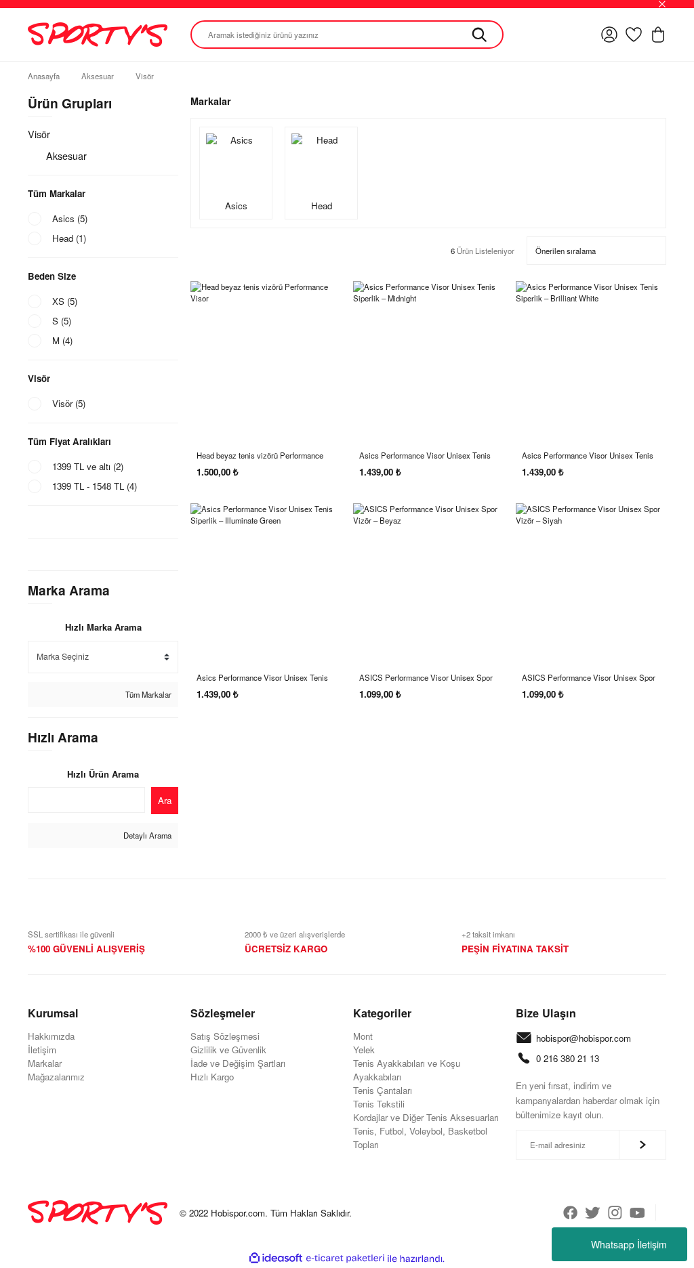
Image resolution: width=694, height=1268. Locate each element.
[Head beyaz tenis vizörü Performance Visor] (265, 356)
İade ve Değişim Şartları (237, 1063)
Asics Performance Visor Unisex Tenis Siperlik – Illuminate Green (262, 677)
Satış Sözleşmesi (225, 1036)
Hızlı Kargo (212, 1076)
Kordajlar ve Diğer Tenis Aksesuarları (426, 1117)
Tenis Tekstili (379, 1103)
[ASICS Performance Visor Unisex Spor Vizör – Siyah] (591, 578)
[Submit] (642, 1145)
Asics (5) (69, 218)
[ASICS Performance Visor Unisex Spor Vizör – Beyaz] (428, 578)
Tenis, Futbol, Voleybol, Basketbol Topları (420, 1137)
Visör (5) (68, 403)
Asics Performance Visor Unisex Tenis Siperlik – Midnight (425, 455)
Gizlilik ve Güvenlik (228, 1049)
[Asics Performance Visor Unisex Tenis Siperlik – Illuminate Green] (265, 578)
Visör (145, 75)
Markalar (45, 1063)
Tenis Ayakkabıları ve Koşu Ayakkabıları (406, 1070)
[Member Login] (609, 34)
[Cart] (658, 34)
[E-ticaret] (345, 1259)
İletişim (42, 1049)
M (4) (62, 340)
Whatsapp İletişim (629, 1244)
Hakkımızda (51, 1036)
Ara (164, 800)
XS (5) (64, 301)
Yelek (364, 1049)
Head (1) (69, 238)
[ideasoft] (276, 1258)
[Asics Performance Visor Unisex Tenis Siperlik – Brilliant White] (591, 356)
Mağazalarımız (56, 1076)
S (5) (61, 320)
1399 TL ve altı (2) (87, 466)
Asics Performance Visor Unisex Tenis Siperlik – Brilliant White (587, 455)
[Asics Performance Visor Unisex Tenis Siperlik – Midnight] (428, 356)
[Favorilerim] (634, 34)
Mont (363, 1036)
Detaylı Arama (146, 835)
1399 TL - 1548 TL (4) (94, 486)
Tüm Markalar (147, 694)
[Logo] (97, 34)
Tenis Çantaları (382, 1090)
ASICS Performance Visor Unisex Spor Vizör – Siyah (588, 677)
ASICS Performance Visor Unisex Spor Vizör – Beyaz (426, 677)
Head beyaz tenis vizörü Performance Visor (260, 455)
